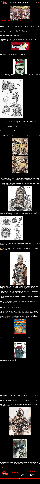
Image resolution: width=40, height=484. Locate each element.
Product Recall (32, 476)
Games (14, 2)
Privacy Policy (31, 475)
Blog (21, 2)
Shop (16, 2)
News (23, 2)
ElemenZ (22, 475)
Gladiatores (22, 474)
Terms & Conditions (32, 474)
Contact (26, 2)
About (19, 2)
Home (11, 2)
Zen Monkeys (22, 473)
